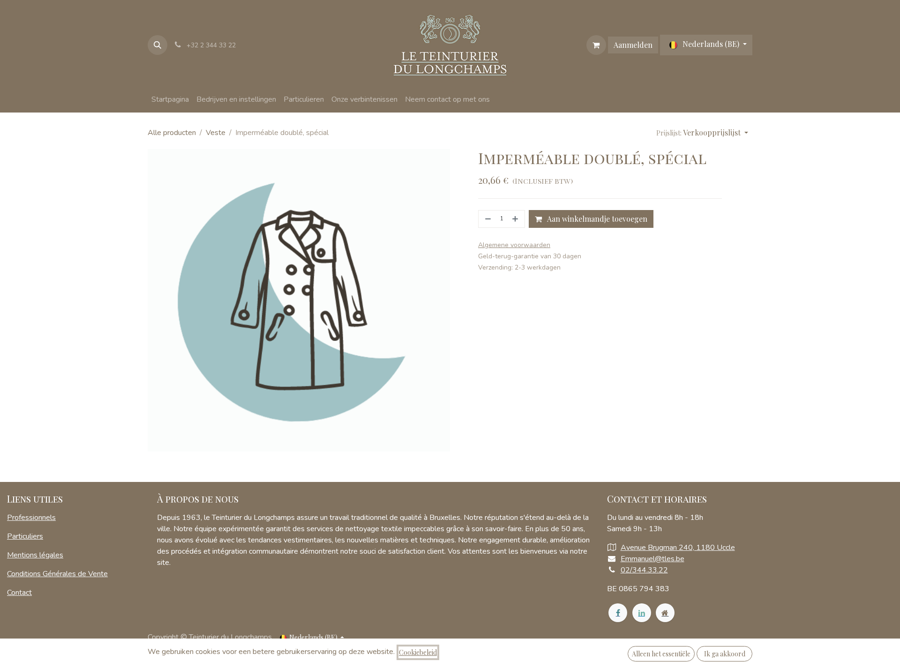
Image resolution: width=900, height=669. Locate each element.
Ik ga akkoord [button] (724, 653)
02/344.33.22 (644, 570)
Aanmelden (633, 45)
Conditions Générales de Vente (57, 574)
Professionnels (31, 517)
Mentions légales (35, 555)
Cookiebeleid (418, 652)
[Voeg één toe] (516, 218)
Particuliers (25, 536)
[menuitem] (170, 99)
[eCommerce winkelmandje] (596, 45)
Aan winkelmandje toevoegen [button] (596, 219)
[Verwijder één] (487, 218)
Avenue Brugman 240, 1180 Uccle (678, 547)
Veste (215, 133)
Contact (19, 592)
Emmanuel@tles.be (652, 559)
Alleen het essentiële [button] (661, 653)
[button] (157, 45)
